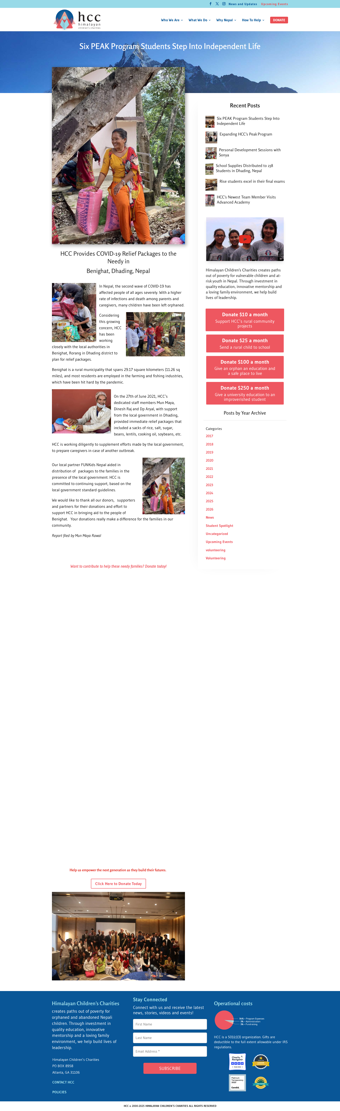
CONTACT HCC (63, 1082)
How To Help (251, 20)
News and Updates (243, 4)
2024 (209, 493)
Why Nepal (224, 20)
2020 (209, 460)
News (210, 517)
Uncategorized (217, 534)
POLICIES (59, 1092)
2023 (209, 485)
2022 (209, 477)
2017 (209, 436)
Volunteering (216, 558)
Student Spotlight (219, 526)
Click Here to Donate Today (118, 883)
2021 (209, 469)
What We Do (198, 20)
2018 (209, 444)
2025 (209, 501)
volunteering (215, 550)
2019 (209, 452)
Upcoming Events (274, 4)
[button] (279, 20)
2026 (209, 509)
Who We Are (170, 20)
